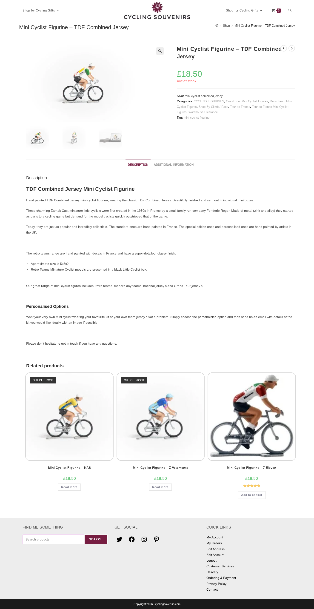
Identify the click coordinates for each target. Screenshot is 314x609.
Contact (212, 589)
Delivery (212, 572)
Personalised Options (47, 306)
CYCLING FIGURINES (209, 101)
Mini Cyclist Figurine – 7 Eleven (251, 467)
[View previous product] (283, 48)
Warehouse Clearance (203, 112)
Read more (69, 487)
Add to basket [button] (251, 495)
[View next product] (291, 48)
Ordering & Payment (221, 578)
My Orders (214, 543)
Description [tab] (138, 164)
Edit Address (215, 549)
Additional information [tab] (174, 164)
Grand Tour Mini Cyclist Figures (247, 101)
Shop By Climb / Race (213, 107)
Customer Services (220, 566)
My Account (214, 537)
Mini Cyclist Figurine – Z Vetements (160, 467)
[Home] (216, 25)
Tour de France (240, 107)
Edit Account (215, 555)
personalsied (207, 317)
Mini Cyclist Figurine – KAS (69, 467)
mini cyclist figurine (196, 117)
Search (96, 539)
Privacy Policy (216, 584)
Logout (211, 560)
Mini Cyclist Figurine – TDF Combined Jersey (264, 25)
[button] (160, 51)
